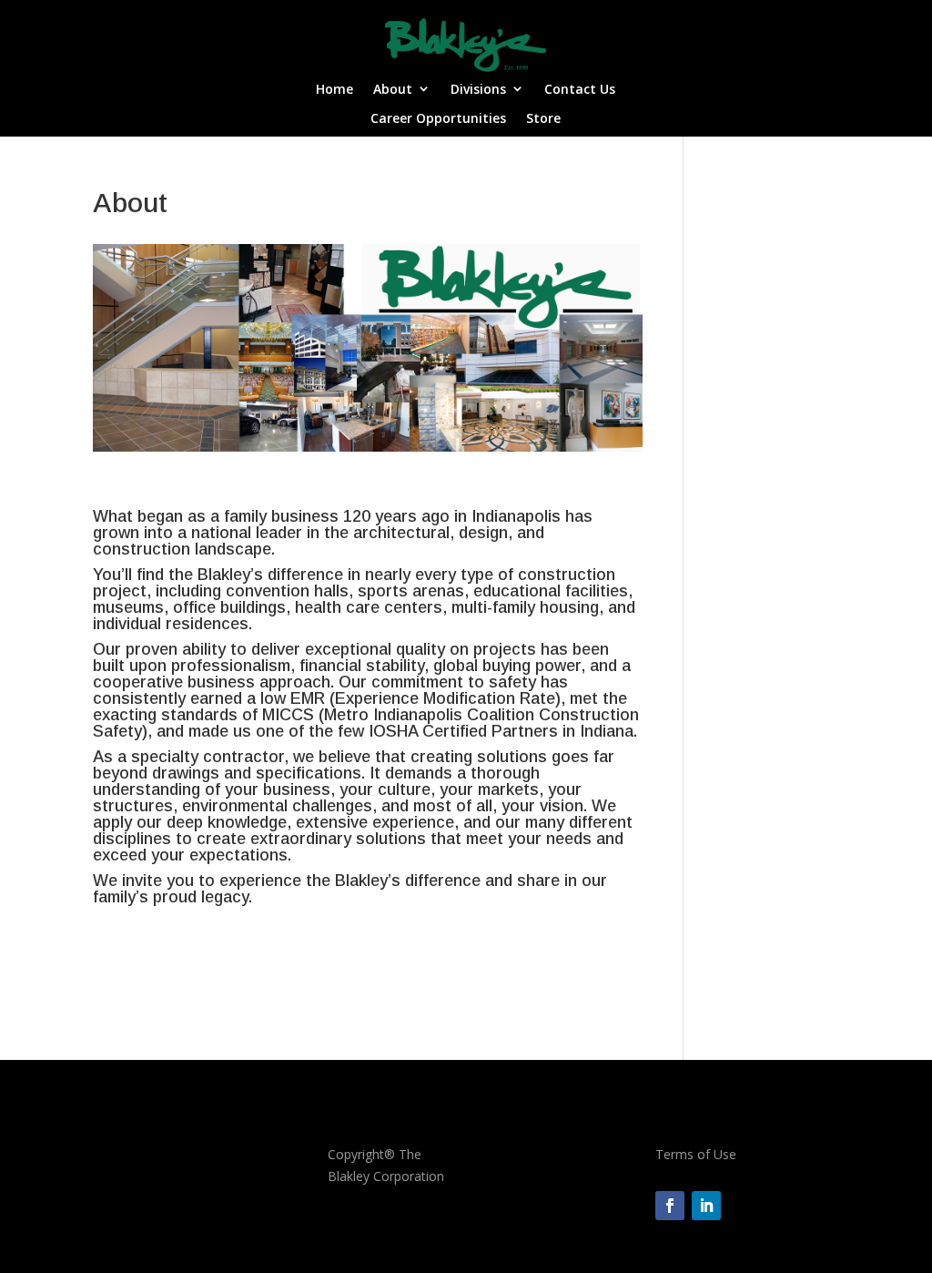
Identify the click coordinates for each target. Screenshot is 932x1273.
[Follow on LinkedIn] (706, 1205)
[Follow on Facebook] (669, 1205)
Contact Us (579, 89)
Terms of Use (695, 1154)
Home (334, 89)
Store (543, 119)
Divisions (478, 89)
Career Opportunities (438, 119)
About (392, 89)
